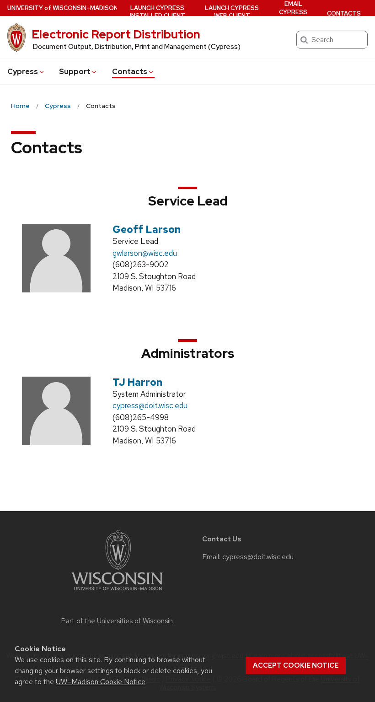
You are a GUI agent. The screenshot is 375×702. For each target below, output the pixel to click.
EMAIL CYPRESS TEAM (293, 12)
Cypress (22, 71)
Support (75, 71)
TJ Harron (137, 382)
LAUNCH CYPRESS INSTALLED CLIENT (157, 12)
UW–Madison (62, 8)
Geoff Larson (146, 229)
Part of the (117, 621)
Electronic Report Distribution (116, 34)
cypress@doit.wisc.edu (150, 405)
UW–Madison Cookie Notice (100, 681)
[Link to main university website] (117, 592)
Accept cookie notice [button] (295, 665)
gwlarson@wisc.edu (144, 253)
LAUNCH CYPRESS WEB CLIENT (232, 12)
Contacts (129, 71)
